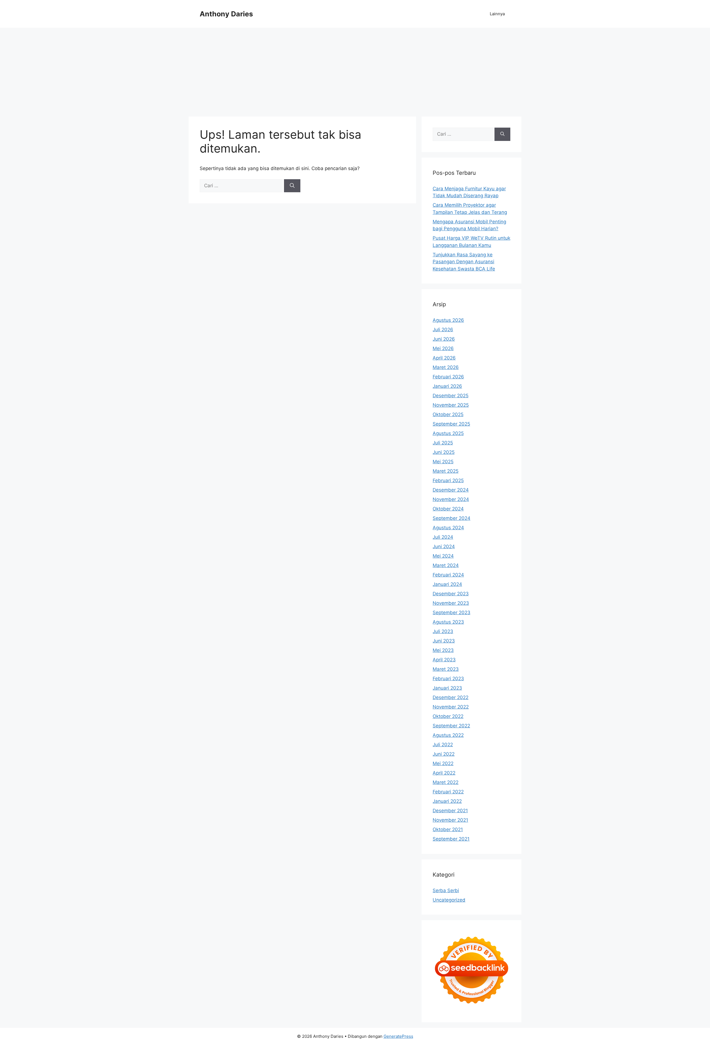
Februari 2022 (448, 791)
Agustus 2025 (448, 433)
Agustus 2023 (448, 622)
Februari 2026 (448, 376)
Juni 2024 (444, 546)
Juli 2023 (443, 631)
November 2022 (451, 707)
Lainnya (497, 13)
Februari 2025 (448, 480)
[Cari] (292, 186)
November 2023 (451, 603)
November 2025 (451, 405)
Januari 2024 (447, 584)
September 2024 (451, 518)
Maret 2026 (446, 367)
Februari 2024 (448, 575)
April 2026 (444, 358)
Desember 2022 (450, 697)
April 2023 (444, 659)
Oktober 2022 (448, 716)
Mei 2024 (443, 556)
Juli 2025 (443, 443)
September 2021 (451, 839)
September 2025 (451, 424)
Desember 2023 (451, 593)
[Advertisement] (355, 69)
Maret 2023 (446, 669)
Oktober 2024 (448, 509)
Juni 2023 (444, 641)
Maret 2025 (445, 471)
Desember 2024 (451, 490)
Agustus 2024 (448, 527)
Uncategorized (449, 900)
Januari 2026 (447, 386)
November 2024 (451, 499)
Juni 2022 (444, 754)
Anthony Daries (226, 14)
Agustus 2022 (448, 735)
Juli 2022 (443, 744)
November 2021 (450, 820)
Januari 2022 (447, 801)
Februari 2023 (448, 678)
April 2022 (444, 773)
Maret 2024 (446, 565)
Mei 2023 (443, 650)
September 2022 (451, 725)
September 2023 (451, 612)
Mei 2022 (443, 763)
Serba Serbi (446, 890)
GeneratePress (398, 1036)
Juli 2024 (443, 537)
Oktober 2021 (448, 829)
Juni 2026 (444, 339)
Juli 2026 (443, 329)
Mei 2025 (443, 461)
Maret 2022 (445, 782)
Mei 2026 (443, 348)
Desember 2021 (450, 810)
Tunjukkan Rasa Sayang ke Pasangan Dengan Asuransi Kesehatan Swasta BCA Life (464, 262)
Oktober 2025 (448, 414)
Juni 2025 (444, 452)
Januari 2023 (447, 688)
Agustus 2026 (448, 320)
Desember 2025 (450, 395)
